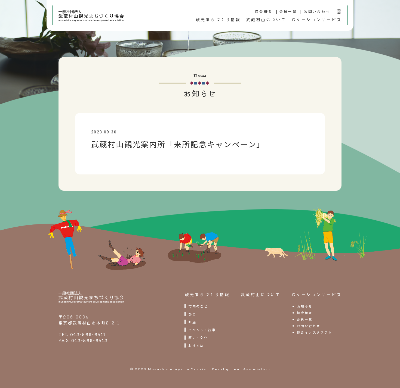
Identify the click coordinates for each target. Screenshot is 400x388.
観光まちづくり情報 (218, 19)
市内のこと (198, 306)
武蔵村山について (266, 19)
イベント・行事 (202, 329)
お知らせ (305, 306)
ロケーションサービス (316, 19)
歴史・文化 (198, 337)
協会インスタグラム (314, 332)
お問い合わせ (316, 11)
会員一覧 (288, 11)
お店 (192, 322)
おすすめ (196, 345)
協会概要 (264, 11)
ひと (192, 314)
